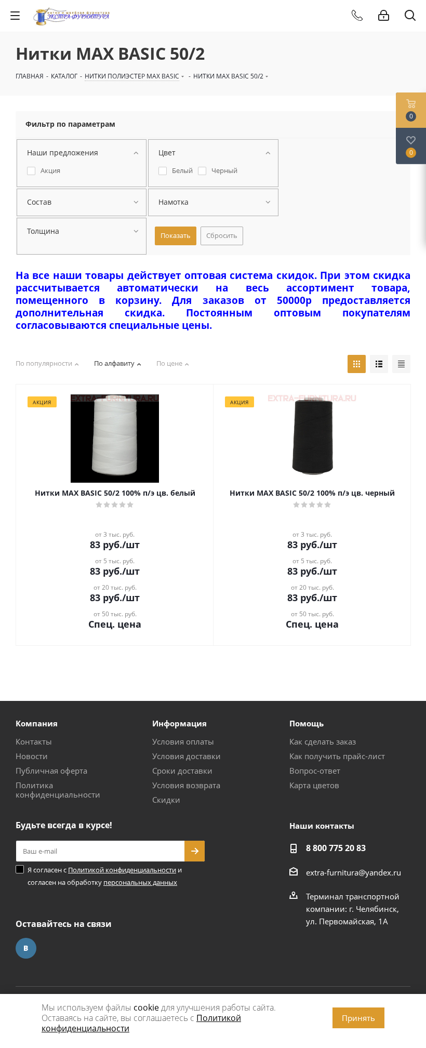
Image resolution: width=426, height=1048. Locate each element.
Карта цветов (314, 785)
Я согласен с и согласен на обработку (105, 876)
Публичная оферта (51, 770)
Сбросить (221, 235)
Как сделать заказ (322, 741)
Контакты (34, 741)
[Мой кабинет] (383, 15)
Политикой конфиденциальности (122, 869)
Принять (358, 1018)
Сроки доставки (182, 770)
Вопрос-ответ (314, 770)
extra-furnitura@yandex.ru (353, 872)
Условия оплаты (183, 741)
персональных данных (140, 882)
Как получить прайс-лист (337, 756)
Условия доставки (186, 756)
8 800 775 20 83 (336, 848)
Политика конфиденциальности (58, 790)
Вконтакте (26, 948)
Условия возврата (186, 785)
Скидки (166, 799)
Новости (32, 756)
